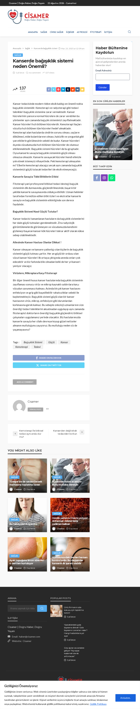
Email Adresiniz (103, 70)
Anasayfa (33, 32)
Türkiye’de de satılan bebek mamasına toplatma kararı (25, 483)
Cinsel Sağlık (56, 32)
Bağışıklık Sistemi (33, 342)
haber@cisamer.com (29, 636)
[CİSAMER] (28, 16)
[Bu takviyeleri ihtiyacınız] (27, 515)
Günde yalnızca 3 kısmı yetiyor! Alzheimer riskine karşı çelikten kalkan (70, 521)
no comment (35, 72)
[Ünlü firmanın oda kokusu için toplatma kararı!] (56, 611)
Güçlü (51, 342)
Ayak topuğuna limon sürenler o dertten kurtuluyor (26, 562)
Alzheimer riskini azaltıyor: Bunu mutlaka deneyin (67, 483)
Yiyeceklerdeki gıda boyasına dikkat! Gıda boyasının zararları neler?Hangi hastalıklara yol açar (75, 630)
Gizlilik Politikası (98, 703)
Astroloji (82, 32)
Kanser (64, 342)
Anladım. (125, 697)
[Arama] (129, 32)
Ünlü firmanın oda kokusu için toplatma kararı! (74, 610)
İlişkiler (70, 32)
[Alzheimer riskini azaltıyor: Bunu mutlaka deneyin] (112, 134)
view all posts (35, 409)
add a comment (25, 382)
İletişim (108, 32)
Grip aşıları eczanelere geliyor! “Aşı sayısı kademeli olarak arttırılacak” (74, 652)
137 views (49, 72)
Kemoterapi (21, 346)
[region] (70, 695)
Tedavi (37, 346)
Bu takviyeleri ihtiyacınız (23, 524)
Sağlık (43, 32)
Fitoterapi (95, 32)
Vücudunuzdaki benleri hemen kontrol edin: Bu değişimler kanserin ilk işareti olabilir (70, 560)
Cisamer (18, 489)
